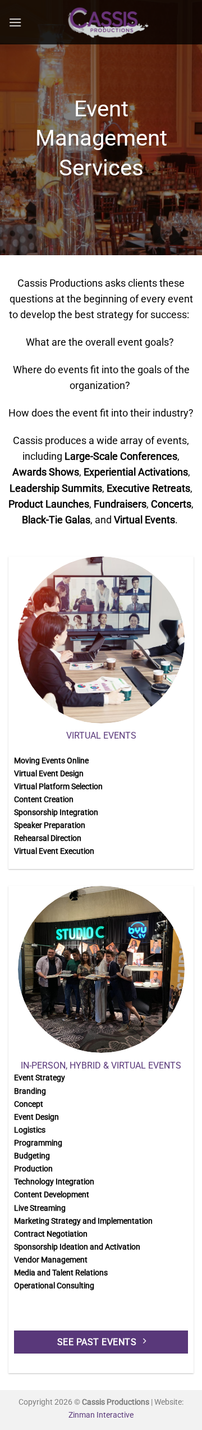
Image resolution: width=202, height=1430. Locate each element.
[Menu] (15, 22)
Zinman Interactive (101, 1415)
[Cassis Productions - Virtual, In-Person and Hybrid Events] (107, 22)
